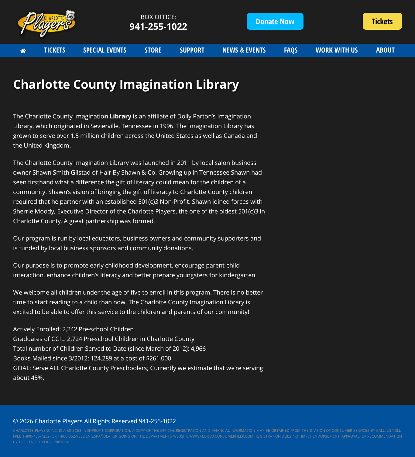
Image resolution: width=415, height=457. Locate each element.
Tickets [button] (54, 50)
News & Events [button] (244, 50)
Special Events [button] (104, 50)
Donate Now (275, 21)
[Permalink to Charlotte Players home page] (23, 51)
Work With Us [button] (337, 50)
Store (153, 50)
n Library (117, 116)
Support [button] (192, 50)
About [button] (385, 50)
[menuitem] (23, 51)
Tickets (387, 23)
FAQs (291, 50)
